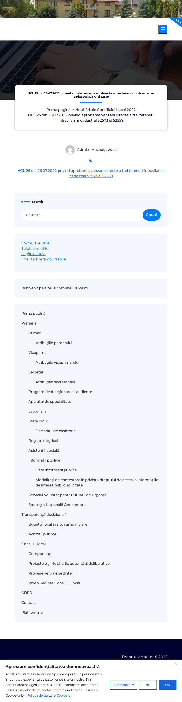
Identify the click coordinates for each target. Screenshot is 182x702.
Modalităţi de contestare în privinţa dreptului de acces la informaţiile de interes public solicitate (97, 482)
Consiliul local (33, 544)
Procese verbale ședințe (50, 573)
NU (147, 685)
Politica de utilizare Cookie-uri (49, 696)
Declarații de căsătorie (56, 431)
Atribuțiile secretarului (55, 382)
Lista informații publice (56, 470)
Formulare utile (35, 243)
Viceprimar (38, 353)
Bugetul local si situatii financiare (57, 524)
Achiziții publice (42, 534)
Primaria (29, 323)
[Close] (177, 663)
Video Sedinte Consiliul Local (54, 583)
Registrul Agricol (43, 441)
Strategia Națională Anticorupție (57, 505)
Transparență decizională (44, 514)
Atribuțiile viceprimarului (57, 362)
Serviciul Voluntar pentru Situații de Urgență (67, 495)
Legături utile (33, 254)
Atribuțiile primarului (54, 343)
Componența (40, 554)
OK (167, 685)
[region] (91, 681)
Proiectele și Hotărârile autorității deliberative (69, 563)
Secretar (36, 372)
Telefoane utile (34, 248)
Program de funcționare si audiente (60, 392)
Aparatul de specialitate (49, 401)
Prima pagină (58, 110)
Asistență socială (43, 450)
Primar (34, 333)
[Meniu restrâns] (162, 29)
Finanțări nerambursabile (43, 259)
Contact (28, 603)
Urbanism (37, 411)
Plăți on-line (32, 612)
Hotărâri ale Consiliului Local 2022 (105, 110)
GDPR (26, 593)
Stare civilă (38, 421)
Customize (122, 685)
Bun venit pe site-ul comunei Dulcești (54, 288)
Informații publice (44, 460)
